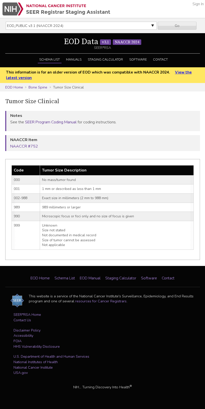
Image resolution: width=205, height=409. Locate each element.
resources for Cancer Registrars (100, 301)
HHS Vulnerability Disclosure (37, 346)
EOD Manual (90, 278)
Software (138, 59)
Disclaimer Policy (27, 330)
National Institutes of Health (36, 361)
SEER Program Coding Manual (50, 122)
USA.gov (21, 372)
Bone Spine (37, 87)
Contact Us (22, 320)
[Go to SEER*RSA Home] (56, 9)
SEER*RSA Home (27, 314)
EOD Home (14, 87)
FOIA (18, 340)
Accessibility (23, 335)
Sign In (198, 4)
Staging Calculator (105, 59)
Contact (160, 59)
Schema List (49, 59)
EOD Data (101, 42)
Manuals (74, 59)
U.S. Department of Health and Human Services (51, 356)
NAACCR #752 (24, 146)
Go (177, 25)
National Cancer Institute (33, 367)
